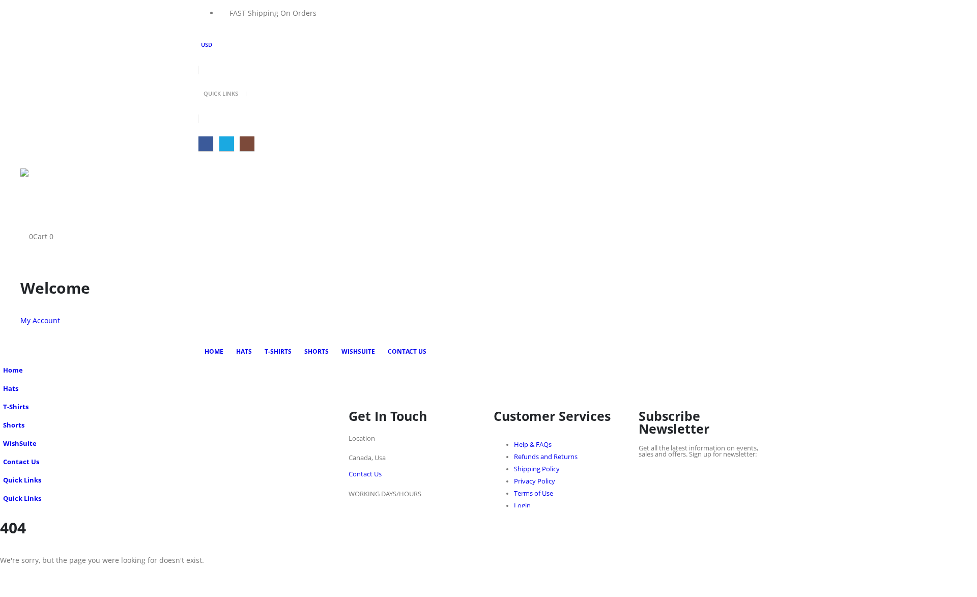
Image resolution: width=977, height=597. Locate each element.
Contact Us (407, 351)
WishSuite (358, 351)
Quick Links (221, 93)
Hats (244, 351)
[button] (28, 224)
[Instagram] (247, 143)
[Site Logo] (58, 187)
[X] (226, 143)
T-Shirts (278, 351)
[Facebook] (205, 143)
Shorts (316, 351)
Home (214, 351)
